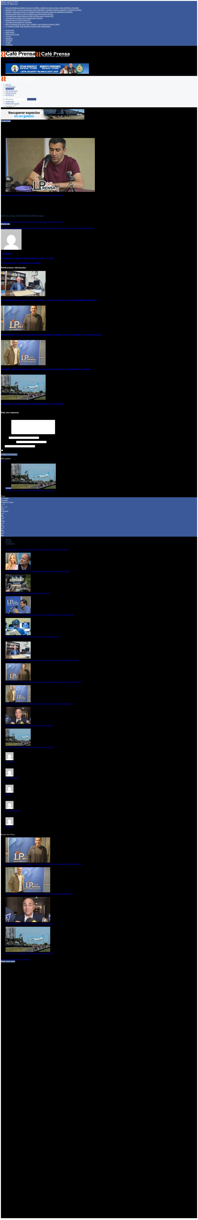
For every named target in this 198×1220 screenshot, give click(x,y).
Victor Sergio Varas (13, 810)
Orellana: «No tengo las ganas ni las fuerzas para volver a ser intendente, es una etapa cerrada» (40, 615)
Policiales (11, 93)
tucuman (40, 216)
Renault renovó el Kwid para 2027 (18, 20)
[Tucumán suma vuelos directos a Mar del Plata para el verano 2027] (23, 399)
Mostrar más (5, 224)
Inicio (8, 85)
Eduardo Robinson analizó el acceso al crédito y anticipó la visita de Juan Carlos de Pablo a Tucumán (42, 8)
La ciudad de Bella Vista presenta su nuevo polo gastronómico (28, 26)
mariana (8, 794)
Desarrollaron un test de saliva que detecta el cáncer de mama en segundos (32, 637)
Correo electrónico (8, 442)
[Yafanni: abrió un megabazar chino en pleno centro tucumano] (18, 591)
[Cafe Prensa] (35, 56)
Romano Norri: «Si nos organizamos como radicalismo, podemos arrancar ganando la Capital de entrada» (44, 10)
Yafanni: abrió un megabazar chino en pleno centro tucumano (28, 593)
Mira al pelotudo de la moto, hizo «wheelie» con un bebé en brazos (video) (33, 24)
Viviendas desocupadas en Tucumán (19, 22)
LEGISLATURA (15, 216)
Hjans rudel (10, 827)
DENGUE (5, 216)
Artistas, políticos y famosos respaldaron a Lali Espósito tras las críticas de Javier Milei (37, 550)
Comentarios (10, 544)
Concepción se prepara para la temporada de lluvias (24, 18)
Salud (9, 121)
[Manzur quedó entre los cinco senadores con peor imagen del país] (18, 723)
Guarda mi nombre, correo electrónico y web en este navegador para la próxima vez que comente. (39, 450)
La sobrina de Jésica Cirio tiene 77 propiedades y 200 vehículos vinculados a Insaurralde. (38, 571)
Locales (10, 89)
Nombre (4, 438)
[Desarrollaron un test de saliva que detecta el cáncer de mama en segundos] (18, 634)
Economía (11, 87)
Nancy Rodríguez (12, 778)
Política (10, 95)
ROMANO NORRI (29, 216)
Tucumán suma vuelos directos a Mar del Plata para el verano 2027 (30, 16)
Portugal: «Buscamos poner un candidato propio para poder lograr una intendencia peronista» (39, 12)
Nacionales (12, 91)
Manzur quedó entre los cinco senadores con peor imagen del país (29, 14)
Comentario (6, 434)
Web (2, 446)
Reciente (9, 541)
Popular (8, 539)
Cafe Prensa (6, 253)
